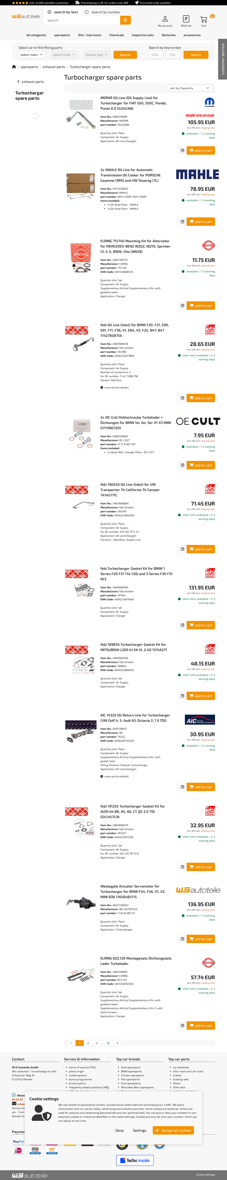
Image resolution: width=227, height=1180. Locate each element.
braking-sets (181, 1079)
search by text (65, 12)
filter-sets (179, 1087)
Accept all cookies (176, 1130)
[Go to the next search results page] (117, 1043)
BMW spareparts (131, 1071)
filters (176, 1083)
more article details (116, 387)
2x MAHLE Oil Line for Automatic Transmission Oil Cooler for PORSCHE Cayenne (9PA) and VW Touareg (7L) (130, 175)
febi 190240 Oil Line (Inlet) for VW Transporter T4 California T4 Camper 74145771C (130, 489)
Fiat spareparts (130, 1079)
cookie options (78, 1075)
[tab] (62, 12)
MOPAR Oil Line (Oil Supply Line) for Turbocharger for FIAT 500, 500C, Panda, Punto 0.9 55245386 (133, 103)
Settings (139, 1130)
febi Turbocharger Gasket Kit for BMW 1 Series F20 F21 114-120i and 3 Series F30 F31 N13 (136, 573)
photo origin (76, 1071)
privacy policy (77, 1083)
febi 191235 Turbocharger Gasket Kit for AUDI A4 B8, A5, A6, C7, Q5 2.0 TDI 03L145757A (132, 811)
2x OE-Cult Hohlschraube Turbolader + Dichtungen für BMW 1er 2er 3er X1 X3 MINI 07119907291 (135, 422)
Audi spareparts (131, 1067)
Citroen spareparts (132, 1075)
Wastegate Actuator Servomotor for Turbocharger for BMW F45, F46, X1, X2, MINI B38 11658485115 (132, 891)
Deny (119, 1130)
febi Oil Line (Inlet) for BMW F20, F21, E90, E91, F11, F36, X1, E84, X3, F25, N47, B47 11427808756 (134, 330)
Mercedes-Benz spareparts (137, 1087)
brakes (177, 1075)
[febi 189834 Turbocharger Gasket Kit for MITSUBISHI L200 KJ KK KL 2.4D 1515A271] (80, 661)
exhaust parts (54, 66)
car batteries (181, 1067)
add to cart (203, 150)
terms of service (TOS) (82, 1067)
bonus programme (80, 1079)
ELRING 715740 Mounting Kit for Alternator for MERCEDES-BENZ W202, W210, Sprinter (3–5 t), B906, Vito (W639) (135, 246)
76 (108, 1043)
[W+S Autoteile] (26, 17)
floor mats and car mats (188, 1071)
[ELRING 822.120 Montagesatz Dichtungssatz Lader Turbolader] (80, 975)
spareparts (29, 66)
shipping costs (208, 127)
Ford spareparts (131, 1083)
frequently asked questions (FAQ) (89, 1087)
